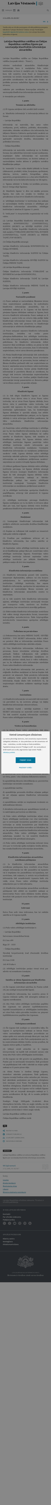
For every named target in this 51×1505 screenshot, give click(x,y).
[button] (25, 768)
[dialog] (25, 752)
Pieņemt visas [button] (25, 760)
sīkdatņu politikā (9, 752)
